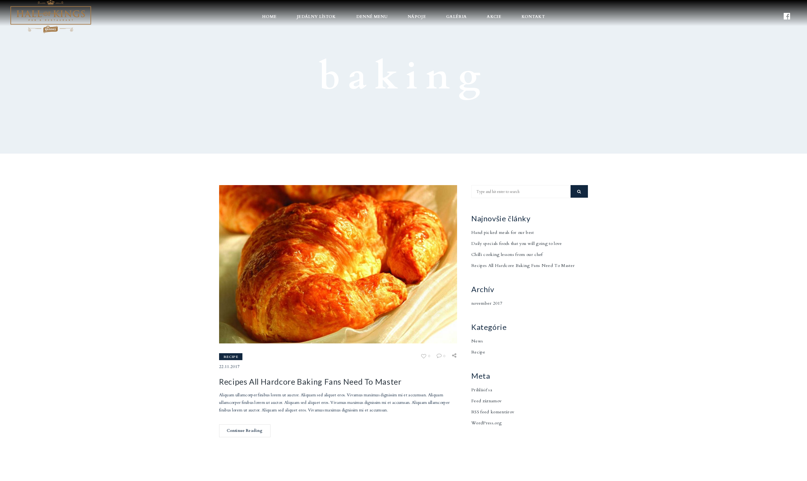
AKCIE (494, 17)
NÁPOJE (417, 17)
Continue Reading (244, 430)
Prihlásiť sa (481, 390)
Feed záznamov (486, 401)
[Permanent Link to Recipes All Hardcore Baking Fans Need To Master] (338, 264)
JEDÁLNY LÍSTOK (316, 17)
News (477, 341)
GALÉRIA (456, 17)
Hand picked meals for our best (502, 232)
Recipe (231, 356)
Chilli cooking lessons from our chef (507, 254)
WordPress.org (486, 423)
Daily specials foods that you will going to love (516, 243)
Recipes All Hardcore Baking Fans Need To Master (310, 381)
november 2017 (486, 303)
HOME (269, 17)
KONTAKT (533, 17)
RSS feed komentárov (492, 412)
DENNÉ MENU (371, 17)
